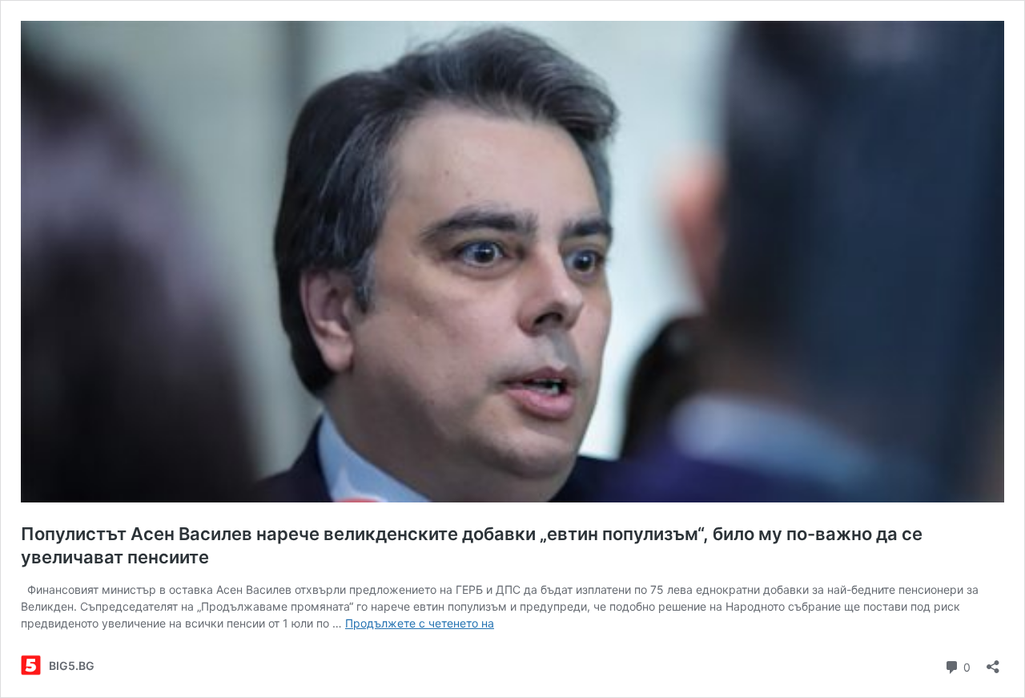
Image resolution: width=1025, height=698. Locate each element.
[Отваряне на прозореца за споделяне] (993, 661)
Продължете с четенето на (419, 623)
